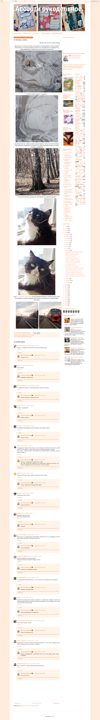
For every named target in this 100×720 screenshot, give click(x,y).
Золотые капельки (66, 167)
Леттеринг (80, 142)
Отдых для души (68, 189)
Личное (77, 143)
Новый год (81, 153)
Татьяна (19, 425)
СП (26, 335)
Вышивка (77, 102)
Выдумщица (67, 165)
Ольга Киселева (21, 345)
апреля (68, 250)
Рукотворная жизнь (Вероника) (68, 202)
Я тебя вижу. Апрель (71, 255)
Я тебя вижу (81, 204)
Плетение (77, 169)
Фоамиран (80, 198)
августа (68, 242)
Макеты (77, 147)
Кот (79, 139)
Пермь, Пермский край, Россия (24, 336)
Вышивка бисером (80, 104)
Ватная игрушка (81, 96)
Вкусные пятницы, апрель (72, 253)
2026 (66, 226)
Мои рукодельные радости (67, 180)
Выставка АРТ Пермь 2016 (76, 337)
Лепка (83, 140)
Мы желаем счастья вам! (72, 266)
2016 (66, 297)
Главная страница (17, 33)
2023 (66, 232)
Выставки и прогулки (80, 100)
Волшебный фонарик (67, 160)
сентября (68, 240)
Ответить (19, 349)
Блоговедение (78, 89)
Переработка (79, 165)
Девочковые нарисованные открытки (74, 252)
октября (68, 238)
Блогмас (80, 88)
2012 (66, 305)
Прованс (83, 178)
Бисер (76, 86)
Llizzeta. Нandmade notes (68, 216)
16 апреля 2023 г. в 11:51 (28, 425)
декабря (68, 234)
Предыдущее (56, 703)
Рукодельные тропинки (67, 196)
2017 (66, 295)
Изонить (76, 136)
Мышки (83, 152)
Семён (18, 473)
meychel (19, 405)
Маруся (19, 493)
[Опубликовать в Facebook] (38, 333)
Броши (78, 93)
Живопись (77, 126)
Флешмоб (82, 196)
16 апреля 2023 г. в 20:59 (28, 493)
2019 (66, 291)
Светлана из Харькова (23, 556)
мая (67, 248)
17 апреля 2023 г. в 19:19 (39, 610)
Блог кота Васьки (68, 152)
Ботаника (77, 91)
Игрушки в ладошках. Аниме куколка (74, 274)
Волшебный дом (68, 157)
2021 (66, 287)
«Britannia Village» (79, 77)
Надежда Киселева (22, 663)
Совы (81, 186)
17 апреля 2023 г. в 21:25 (38, 620)
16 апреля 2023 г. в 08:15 (27, 365)
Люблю (66, 173)
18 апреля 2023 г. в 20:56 (39, 630)
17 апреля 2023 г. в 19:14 (39, 375)
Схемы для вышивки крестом (80, 189)
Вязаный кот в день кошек (76, 318)
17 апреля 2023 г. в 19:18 (39, 524)
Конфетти (66, 171)
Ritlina (18, 365)
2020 (66, 289)
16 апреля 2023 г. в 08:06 (32, 345)
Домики (77, 124)
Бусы (84, 95)
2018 (66, 293)
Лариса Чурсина (21, 640)
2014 (66, 301)
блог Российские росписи (57, 33)
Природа (23, 335)
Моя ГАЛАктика (68, 184)
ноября (68, 236)
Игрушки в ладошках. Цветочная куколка (75, 276)
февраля (68, 280)
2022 (66, 285)
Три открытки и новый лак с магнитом (75, 268)
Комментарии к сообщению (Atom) (30, 705)
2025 (66, 228)
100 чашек (78, 79)
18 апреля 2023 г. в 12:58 (32, 640)
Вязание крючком (77, 109)
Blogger (53, 716)
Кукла (77, 140)
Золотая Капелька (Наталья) (24, 620)
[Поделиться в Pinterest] (39, 333)
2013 (66, 303)
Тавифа (66, 206)
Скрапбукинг (80, 184)
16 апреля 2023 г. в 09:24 (28, 405)
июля (67, 244)
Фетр (83, 195)
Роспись (79, 179)
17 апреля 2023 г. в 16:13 (26, 597)
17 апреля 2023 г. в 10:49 (35, 556)
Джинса (77, 118)
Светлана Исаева (21, 534)
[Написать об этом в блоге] (35, 333)
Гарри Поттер (78, 114)
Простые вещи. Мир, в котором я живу (68, 192)
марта (67, 278)
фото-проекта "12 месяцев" (23, 296)
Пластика (77, 167)
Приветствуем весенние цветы (73, 261)
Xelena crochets (68, 220)
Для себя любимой (80, 122)
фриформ (77, 199)
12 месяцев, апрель (70, 264)
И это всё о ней (68, 170)
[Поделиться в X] (36, 333)
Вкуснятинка (81, 98)
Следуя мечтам (68, 204)
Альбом (77, 83)
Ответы (20, 352)
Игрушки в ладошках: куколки (73, 260)
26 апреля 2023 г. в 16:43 (33, 663)
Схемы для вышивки (45, 33)
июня (67, 246)
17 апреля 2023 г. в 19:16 (39, 459)
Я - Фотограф (31, 335)
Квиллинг (82, 136)
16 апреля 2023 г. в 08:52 (33, 385)
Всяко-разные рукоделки (67, 163)
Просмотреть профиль (74, 57)
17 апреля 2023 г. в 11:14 (33, 577)
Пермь (19, 335)
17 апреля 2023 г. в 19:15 (39, 435)
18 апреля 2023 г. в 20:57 (39, 651)
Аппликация (78, 85)
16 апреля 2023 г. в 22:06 (26, 513)
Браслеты (77, 92)
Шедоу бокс (81, 201)
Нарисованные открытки (71, 258)
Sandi (18, 513)
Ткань (76, 195)
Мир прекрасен (68, 177)
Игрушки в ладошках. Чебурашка (73, 272)
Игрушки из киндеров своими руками (80, 129)
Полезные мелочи (80, 172)
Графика (77, 116)
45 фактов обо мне (27, 33)
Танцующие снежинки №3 (76, 348)
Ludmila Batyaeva (21, 577)
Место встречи (68, 175)
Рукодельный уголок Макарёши (68, 199)
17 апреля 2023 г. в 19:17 (39, 502)
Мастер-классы (36, 33)
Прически (77, 178)
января (68, 282)
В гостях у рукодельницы (67, 155)
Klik (18, 445)
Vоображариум (68, 218)
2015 (66, 299)
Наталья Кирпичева (26, 355)
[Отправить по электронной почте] (34, 333)
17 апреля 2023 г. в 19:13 (39, 355)
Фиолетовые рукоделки (67, 208)
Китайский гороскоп (80, 137)
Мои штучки (67, 182)
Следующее (17, 703)
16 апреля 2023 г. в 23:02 (33, 534)
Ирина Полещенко (22, 385)
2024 (66, 230)
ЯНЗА (18, 597)
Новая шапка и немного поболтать (74, 270)
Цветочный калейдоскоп (67, 211)
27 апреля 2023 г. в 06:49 (39, 673)
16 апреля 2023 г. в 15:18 (26, 445)
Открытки (78, 160)
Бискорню (83, 86)
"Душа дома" (78, 76)
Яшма (65, 213)
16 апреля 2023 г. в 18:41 (27, 473)
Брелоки (83, 92)
